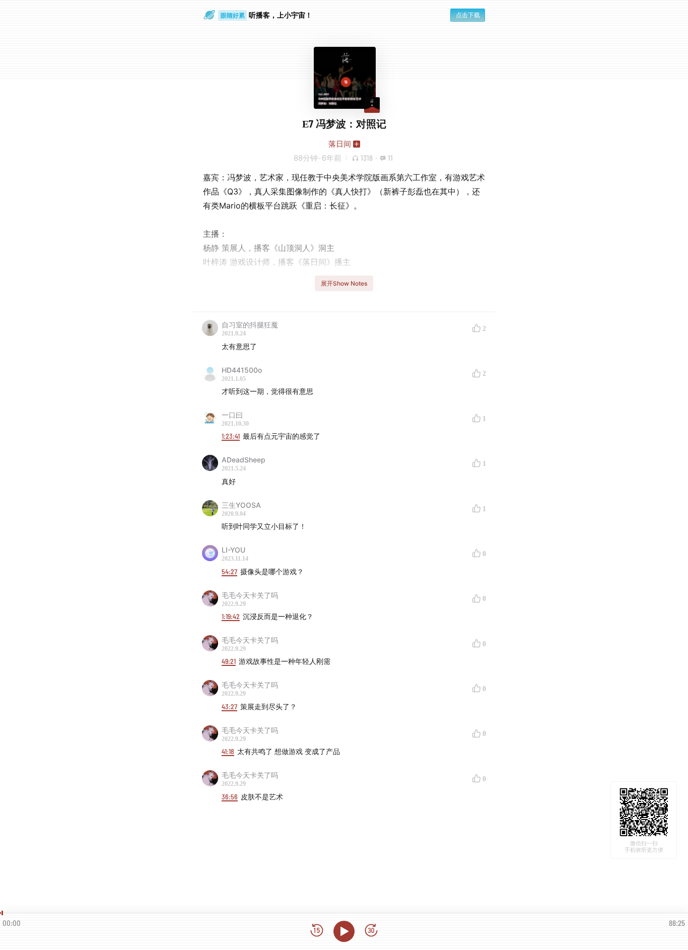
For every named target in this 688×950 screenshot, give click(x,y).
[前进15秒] (371, 931)
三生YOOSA (241, 505)
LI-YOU (233, 550)
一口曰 (232, 415)
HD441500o (242, 370)
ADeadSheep (243, 459)
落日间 (339, 144)
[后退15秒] (316, 931)
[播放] (344, 931)
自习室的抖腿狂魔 (250, 324)
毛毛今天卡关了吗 (250, 595)
